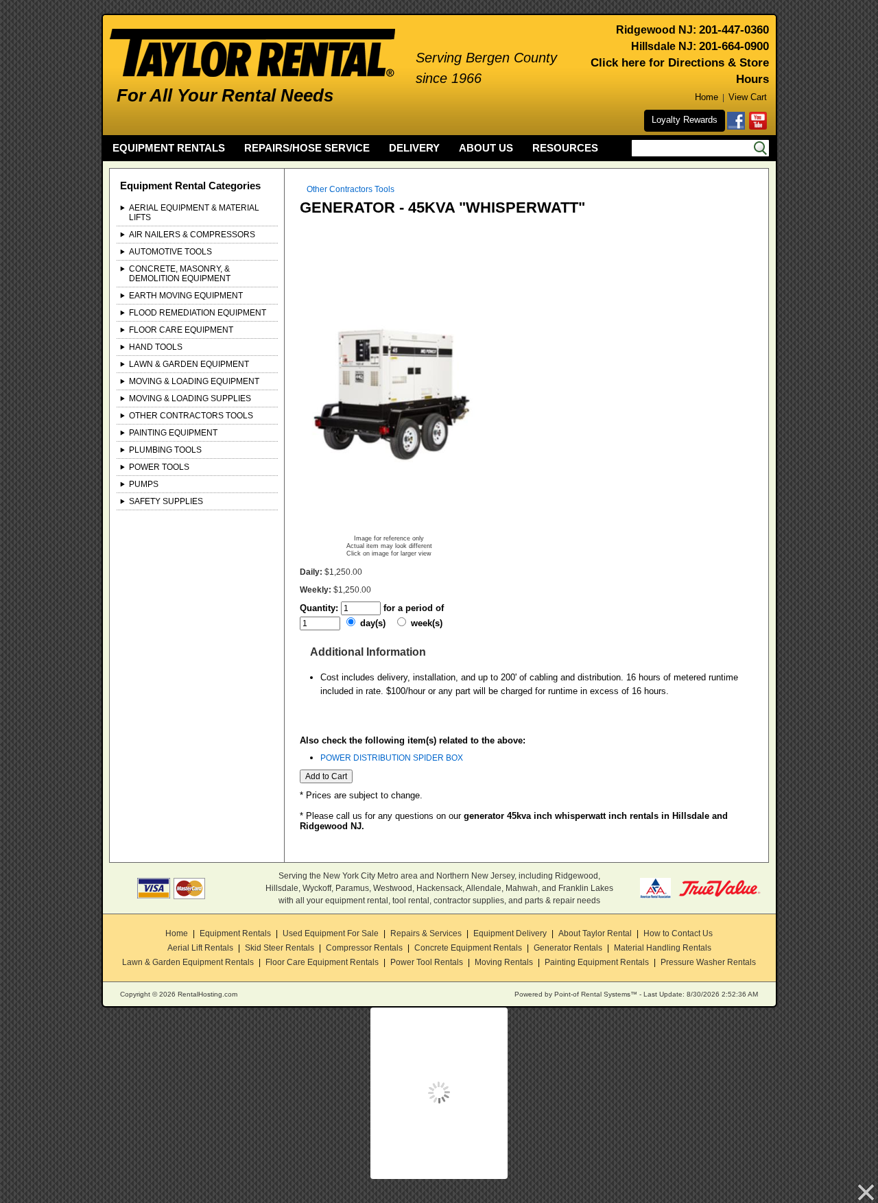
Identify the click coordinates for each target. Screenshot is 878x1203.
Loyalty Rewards (684, 120)
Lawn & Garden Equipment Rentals (188, 962)
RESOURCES (565, 148)
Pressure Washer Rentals (708, 962)
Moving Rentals (504, 962)
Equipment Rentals (235, 933)
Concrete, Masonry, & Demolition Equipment (179, 273)
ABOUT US (486, 148)
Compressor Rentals (364, 948)
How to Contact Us (678, 933)
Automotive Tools (170, 252)
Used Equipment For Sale (331, 933)
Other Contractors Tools (191, 415)
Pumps (143, 484)
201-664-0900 (734, 46)
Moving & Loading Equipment (194, 381)
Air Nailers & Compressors (192, 234)
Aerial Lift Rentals (200, 948)
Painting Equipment (173, 433)
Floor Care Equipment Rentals (322, 962)
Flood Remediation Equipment (197, 313)
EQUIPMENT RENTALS (168, 148)
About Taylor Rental (595, 933)
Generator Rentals (568, 948)
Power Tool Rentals (426, 962)
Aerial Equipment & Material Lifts (194, 212)
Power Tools (159, 467)
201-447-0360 (734, 29)
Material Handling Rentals (662, 948)
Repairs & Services (426, 933)
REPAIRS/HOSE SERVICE (307, 148)
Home (706, 97)
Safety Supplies (166, 501)
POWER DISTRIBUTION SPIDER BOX (391, 758)
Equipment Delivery (510, 933)
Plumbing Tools (165, 450)
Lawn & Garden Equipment (189, 364)
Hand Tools (155, 347)
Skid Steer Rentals (279, 948)
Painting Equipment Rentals (597, 962)
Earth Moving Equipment (186, 295)
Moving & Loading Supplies (190, 398)
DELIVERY (414, 148)
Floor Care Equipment (181, 330)
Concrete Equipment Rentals (468, 948)
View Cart (747, 97)
